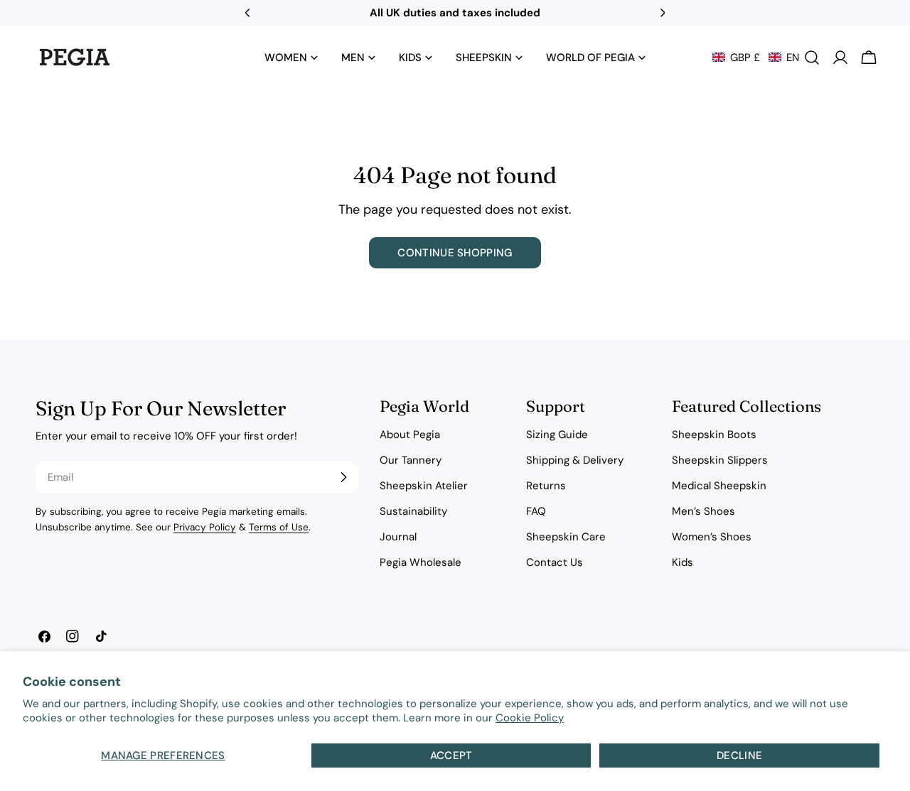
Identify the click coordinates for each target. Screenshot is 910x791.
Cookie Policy (530, 718)
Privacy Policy (204, 527)
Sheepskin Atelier (424, 486)
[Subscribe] (343, 477)
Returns (546, 486)
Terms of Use (279, 527)
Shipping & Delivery (574, 460)
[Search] (812, 57)
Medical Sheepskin (719, 486)
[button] (755, 57)
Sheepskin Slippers (720, 460)
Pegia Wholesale (420, 562)
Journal (398, 537)
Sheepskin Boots (714, 434)
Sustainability (413, 511)
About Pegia (410, 434)
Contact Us (554, 562)
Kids (682, 562)
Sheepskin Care (566, 537)
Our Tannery (410, 460)
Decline (739, 755)
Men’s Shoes (703, 511)
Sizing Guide (557, 434)
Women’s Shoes (711, 537)
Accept (451, 755)
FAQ (536, 511)
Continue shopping (454, 253)
